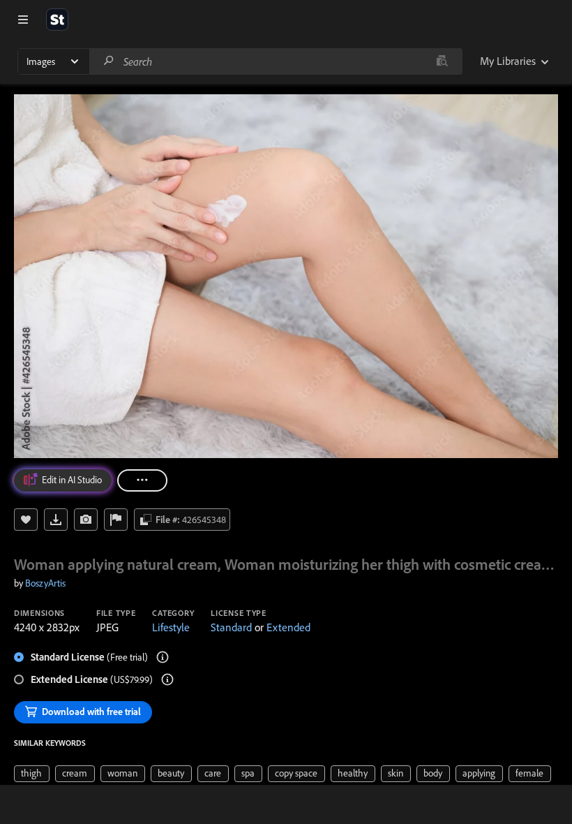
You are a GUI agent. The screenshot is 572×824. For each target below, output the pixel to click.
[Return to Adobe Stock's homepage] (57, 19)
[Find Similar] (86, 519)
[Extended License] (167, 679)
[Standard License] (162, 657)
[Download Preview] (56, 519)
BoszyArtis (45, 583)
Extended (288, 627)
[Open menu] (23, 19)
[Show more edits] (142, 480)
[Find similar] (442, 61)
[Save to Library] (26, 519)
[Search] (108, 61)
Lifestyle (171, 627)
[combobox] (275, 61)
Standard (231, 627)
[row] (32, 773)
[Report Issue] (116, 519)
